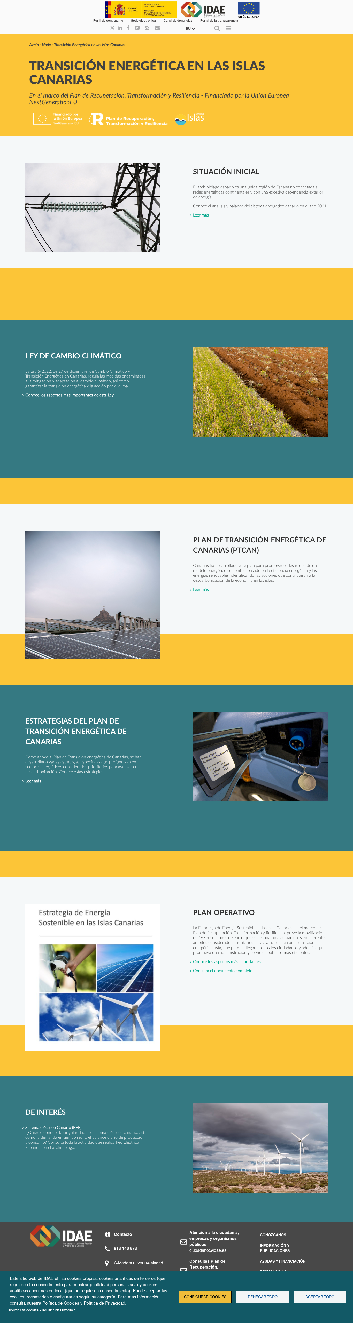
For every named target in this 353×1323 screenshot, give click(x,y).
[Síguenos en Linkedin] (120, 28)
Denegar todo (263, 1296)
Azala (34, 45)
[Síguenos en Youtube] (137, 28)
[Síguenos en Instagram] (147, 28)
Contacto (123, 1234)
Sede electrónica (143, 20)
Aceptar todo (319, 1296)
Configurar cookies (205, 1296)
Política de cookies (24, 1310)
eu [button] (189, 28)
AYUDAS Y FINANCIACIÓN (282, 1261)
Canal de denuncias (178, 20)
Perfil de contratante (108, 20)
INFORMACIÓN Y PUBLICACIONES (275, 1248)
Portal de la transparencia (219, 20)
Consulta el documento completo (222, 971)
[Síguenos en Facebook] (128, 28)
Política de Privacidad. (59, 1310)
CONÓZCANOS (273, 1234)
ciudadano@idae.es (207, 1250)
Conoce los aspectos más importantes (227, 962)
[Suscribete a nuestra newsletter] (157, 28)
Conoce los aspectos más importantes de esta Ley (69, 395)
